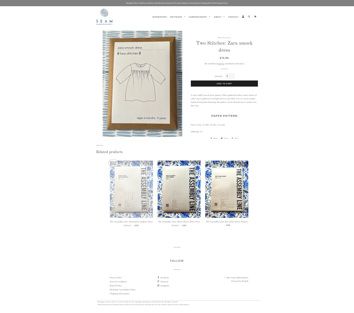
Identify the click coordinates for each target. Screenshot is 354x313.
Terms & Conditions (118, 281)
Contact (233, 17)
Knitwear (176, 17)
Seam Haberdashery (239, 277)
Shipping (220, 63)
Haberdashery (198, 17)
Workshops (159, 17)
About (218, 17)
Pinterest (164, 281)
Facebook (164, 277)
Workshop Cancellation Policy (123, 289)
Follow (177, 260)
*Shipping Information (120, 293)
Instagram (164, 285)
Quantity (218, 76)
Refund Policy (116, 285)
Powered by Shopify (239, 281)
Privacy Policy (116, 277)
